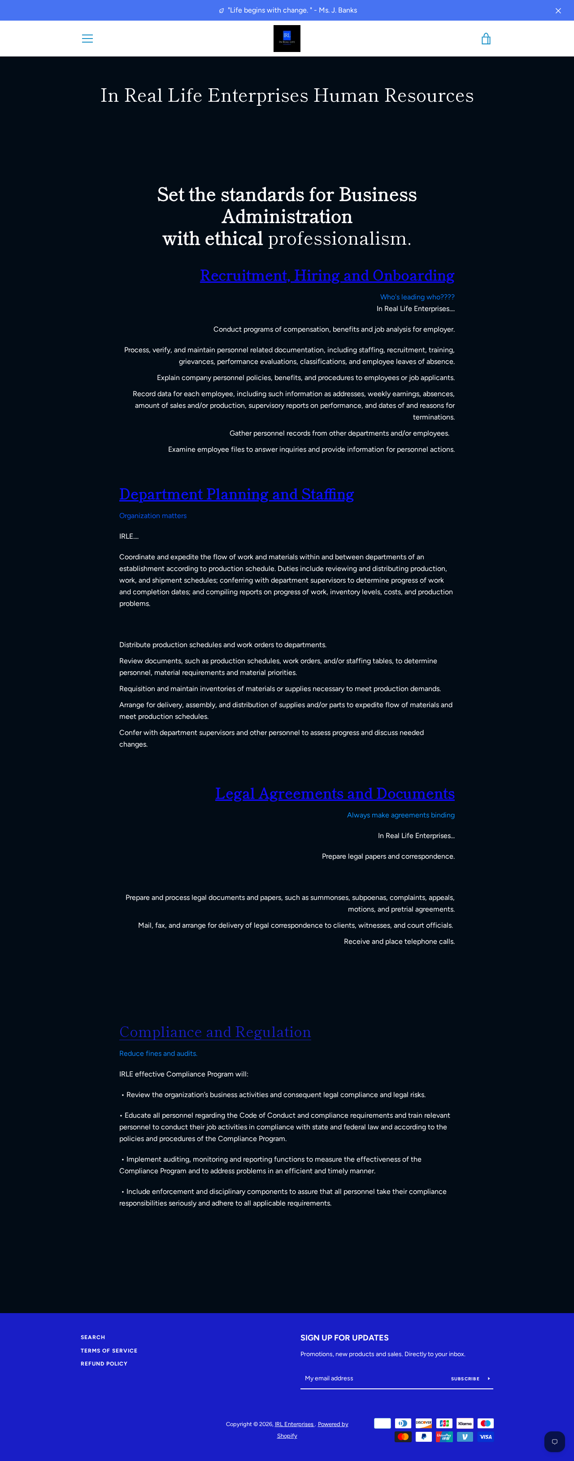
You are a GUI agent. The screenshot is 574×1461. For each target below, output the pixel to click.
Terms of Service (109, 1351)
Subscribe (466, 1379)
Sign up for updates (344, 1338)
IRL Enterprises (295, 1424)
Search (93, 1337)
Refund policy (104, 1364)
